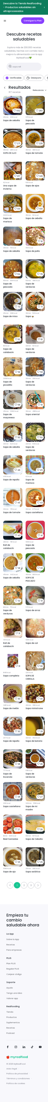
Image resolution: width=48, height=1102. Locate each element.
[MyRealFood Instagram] (16, 1047)
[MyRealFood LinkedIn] (24, 1047)
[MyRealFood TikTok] (32, 1047)
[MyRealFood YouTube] (40, 1047)
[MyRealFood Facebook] (7, 1047)
